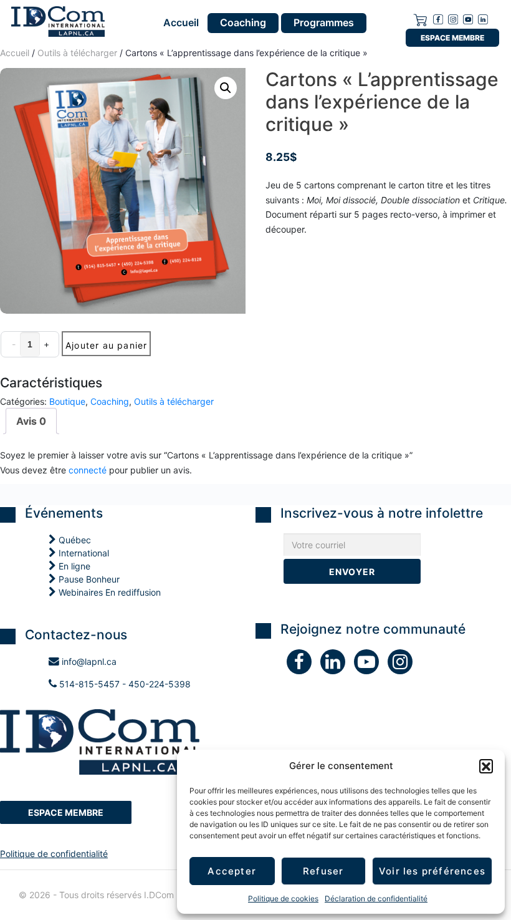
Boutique (67, 401)
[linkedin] (337, 664)
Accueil (181, 23)
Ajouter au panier (106, 345)
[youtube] (468, 18)
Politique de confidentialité (54, 853)
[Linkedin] (483, 18)
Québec (73, 540)
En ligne (73, 566)
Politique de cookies (283, 898)
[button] (486, 766)
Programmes (324, 22)
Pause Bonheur (88, 579)
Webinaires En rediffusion (108, 592)
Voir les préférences (432, 871)
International (82, 553)
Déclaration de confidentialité (376, 898)
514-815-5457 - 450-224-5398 (124, 684)
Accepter (232, 871)
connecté (88, 470)
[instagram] (453, 18)
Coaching (243, 22)
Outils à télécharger (174, 401)
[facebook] (438, 18)
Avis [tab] (31, 421)
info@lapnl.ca (88, 661)
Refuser (323, 871)
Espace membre (452, 37)
